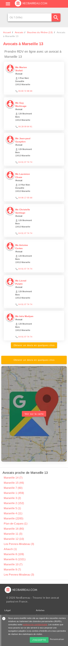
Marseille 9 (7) (12, 569)
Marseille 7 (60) (13, 488)
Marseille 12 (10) (14, 539)
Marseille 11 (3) (13, 533)
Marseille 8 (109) (14, 554)
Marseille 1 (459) (14, 493)
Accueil (7, 32)
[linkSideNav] (8, 4)
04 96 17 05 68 (25, 198)
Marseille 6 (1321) (14, 559)
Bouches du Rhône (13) (40, 32)
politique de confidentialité (35, 625)
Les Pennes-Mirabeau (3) (19, 544)
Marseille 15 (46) (14, 482)
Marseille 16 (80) (14, 528)
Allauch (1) (10, 549)
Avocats (19, 32)
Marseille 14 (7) (13, 477)
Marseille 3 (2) (12, 498)
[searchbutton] (56, 17)
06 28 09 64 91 (25, 127)
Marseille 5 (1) (12, 508)
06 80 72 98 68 (25, 91)
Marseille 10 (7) (13, 564)
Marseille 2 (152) (14, 503)
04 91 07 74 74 (25, 162)
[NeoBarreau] (31, 6)
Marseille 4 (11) (13, 513)
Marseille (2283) (13, 518)
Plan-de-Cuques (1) (15, 523)
